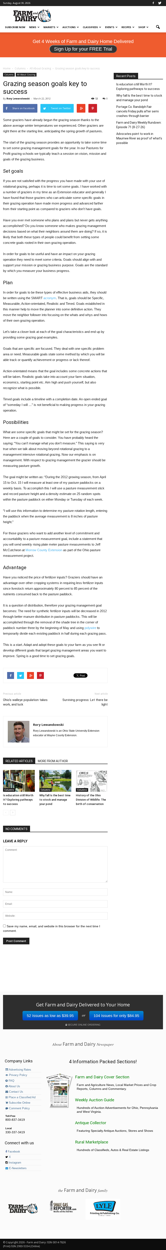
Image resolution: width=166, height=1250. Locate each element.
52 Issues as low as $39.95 (50, 1016)
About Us (14, 1086)
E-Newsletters (17, 1168)
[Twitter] (159, 3)
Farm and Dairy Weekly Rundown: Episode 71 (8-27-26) (138, 125)
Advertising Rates (19, 1069)
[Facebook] (153, 3)
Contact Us (15, 1091)
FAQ (11, 1080)
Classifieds (90, 27)
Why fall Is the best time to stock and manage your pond (54, 800)
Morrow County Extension (44, 550)
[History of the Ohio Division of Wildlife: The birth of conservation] (92, 781)
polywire (90, 628)
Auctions (69, 27)
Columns (8, 74)
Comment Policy (19, 1108)
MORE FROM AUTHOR (53, 761)
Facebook (13, 1151)
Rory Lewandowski (18, 98)
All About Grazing (26, 74)
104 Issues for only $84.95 (116, 1016)
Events (109, 27)
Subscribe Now (15, 27)
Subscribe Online (19, 1102)
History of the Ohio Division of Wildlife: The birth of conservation (91, 800)
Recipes (126, 27)
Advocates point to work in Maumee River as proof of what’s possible (139, 138)
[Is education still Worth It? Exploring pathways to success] (19, 781)
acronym (49, 298)
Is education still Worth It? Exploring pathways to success (18, 800)
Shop (141, 27)
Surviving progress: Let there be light (85, 702)
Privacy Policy (17, 1075)
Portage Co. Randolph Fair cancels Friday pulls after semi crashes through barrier (137, 111)
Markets (49, 27)
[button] (158, 27)
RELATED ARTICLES (19, 761)
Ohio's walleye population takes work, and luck (25, 702)
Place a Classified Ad (21, 1097)
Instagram (14, 1162)
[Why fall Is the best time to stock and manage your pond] (55, 781)
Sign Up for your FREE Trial (83, 49)
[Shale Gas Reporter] (63, 1211)
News (32, 27)
